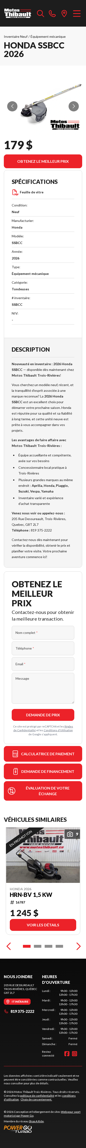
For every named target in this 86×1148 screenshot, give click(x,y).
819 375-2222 (22, 1011)
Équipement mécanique (48, 36)
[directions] (64, 13)
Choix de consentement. (36, 1099)
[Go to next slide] (74, 106)
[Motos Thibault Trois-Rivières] (18, 13)
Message (22, 678)
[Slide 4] (59, 946)
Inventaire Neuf (15, 36)
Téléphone (25, 648)
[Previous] (8, 946)
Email (21, 664)
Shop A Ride (36, 1121)
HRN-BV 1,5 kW (31, 894)
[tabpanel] (59, 1017)
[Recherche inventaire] (40, 13)
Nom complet (27, 633)
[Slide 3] (48, 946)
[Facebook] (67, 1054)
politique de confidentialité (37, 1095)
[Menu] (76, 13)
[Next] (77, 946)
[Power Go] (43, 1129)
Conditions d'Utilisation (58, 730)
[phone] (52, 13)
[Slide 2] (38, 946)
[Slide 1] (27, 946)
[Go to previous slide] (12, 106)
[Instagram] (74, 1054)
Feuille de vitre (31, 192)
